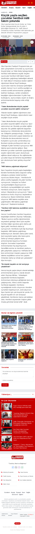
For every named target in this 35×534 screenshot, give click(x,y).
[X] (16, 467)
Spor (24, 7)
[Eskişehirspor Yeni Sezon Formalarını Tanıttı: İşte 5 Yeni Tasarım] (26, 337)
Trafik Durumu (7, 476)
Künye (3, 515)
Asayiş (11, 7)
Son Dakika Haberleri (26, 480)
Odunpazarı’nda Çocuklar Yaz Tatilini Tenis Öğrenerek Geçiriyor (9, 327)
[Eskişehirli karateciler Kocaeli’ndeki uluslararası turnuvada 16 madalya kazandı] (9, 337)
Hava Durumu (24, 472)
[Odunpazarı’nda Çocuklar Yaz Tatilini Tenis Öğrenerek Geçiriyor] (9, 319)
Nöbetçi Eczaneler (8, 472)
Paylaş (5, 61)
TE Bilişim (30, 514)
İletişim (10, 515)
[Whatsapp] (22, 467)
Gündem (4, 7)
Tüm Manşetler (7, 480)
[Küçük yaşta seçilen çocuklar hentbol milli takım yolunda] (17, 49)
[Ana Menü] (31, 3)
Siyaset (18, 7)
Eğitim (21, 494)
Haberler (4, 12)
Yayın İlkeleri (14, 513)
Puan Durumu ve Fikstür (26, 476)
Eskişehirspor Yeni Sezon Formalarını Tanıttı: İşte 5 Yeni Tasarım (25, 344)
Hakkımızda (5, 513)
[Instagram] (19, 467)
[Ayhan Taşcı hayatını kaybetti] (9, 354)
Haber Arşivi (6, 484)
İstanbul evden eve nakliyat (10, 527)
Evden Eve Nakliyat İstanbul (17, 530)
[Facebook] (13, 467)
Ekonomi (15, 494)
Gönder (5, 385)
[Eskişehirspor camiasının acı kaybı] (26, 354)
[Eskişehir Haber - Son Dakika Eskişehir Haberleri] (9, 2)
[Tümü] (33, 394)
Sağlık (30, 7)
